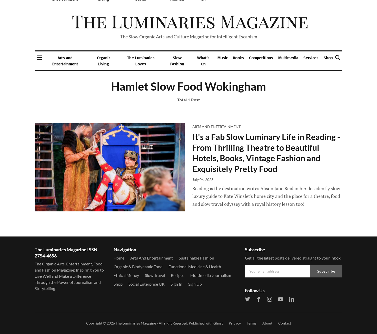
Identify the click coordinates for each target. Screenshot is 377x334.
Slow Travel (155, 275)
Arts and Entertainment (65, 60)
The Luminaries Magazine (136, 323)
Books (238, 57)
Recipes (177, 275)
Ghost (218, 323)
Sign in (176, 284)
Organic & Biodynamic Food (138, 266)
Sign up (195, 284)
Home (119, 257)
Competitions (261, 57)
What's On (203, 60)
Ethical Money (126, 275)
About (267, 323)
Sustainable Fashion (196, 257)
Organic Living (103, 60)
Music (222, 57)
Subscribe (326, 271)
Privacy (235, 323)
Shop (328, 57)
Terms (251, 323)
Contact (284, 323)
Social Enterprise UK (146, 284)
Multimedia (288, 57)
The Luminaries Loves (141, 60)
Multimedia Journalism (210, 275)
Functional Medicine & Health (194, 266)
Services (311, 57)
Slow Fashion (177, 60)
